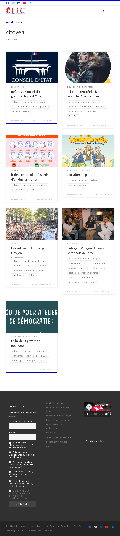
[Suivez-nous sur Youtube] (24, 3)
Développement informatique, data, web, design (21, 483)
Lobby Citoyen (20, 121)
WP (19, 531)
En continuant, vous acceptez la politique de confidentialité (20, 494)
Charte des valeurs (54, 403)
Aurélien (17, 284)
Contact (49, 446)
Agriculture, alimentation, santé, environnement (21, 445)
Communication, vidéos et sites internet (21, 474)
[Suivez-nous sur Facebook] (7, 3)
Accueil (9, 22)
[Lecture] (87, 414)
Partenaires (51, 432)
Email (12, 432)
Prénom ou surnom (21, 421)
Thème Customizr (44, 531)
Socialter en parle (79, 175)
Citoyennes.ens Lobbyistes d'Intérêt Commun (36, 526)
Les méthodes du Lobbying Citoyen (58, 409)
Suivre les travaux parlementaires (54, 426)
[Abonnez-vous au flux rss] (30, 3)
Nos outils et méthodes (56, 441)
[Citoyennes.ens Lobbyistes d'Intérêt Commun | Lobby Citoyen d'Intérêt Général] (15, 10)
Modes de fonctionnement (58, 420)
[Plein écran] (109, 414)
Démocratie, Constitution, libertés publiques (22, 454)
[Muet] (106, 414)
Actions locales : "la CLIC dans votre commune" (21, 464)
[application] (97, 409)
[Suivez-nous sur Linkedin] (18, 3)
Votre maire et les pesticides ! (59, 437)
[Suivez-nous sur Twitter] (13, 3)
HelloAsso (102, 441)
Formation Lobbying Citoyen (58, 415)
